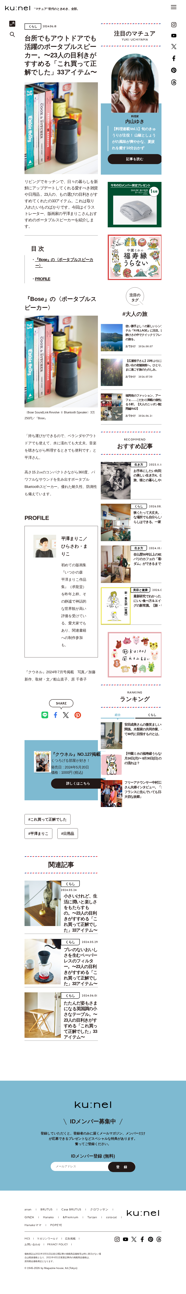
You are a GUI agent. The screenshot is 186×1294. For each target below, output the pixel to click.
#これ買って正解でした (47, 819)
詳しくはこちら (78, 783)
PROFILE (42, 279)
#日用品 (67, 834)
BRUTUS (46, 1209)
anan (28, 1209)
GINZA (29, 1217)
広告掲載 (70, 1238)
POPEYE (56, 1225)
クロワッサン (99, 1209)
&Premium (70, 1217)
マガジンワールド (47, 1238)
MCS (27, 1238)
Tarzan (92, 1217)
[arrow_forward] (173, 24)
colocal (111, 1217)
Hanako (48, 1217)
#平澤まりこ (38, 834)
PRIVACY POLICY (57, 1244)
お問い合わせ (33, 1244)
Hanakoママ (33, 1225)
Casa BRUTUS (71, 1209)
